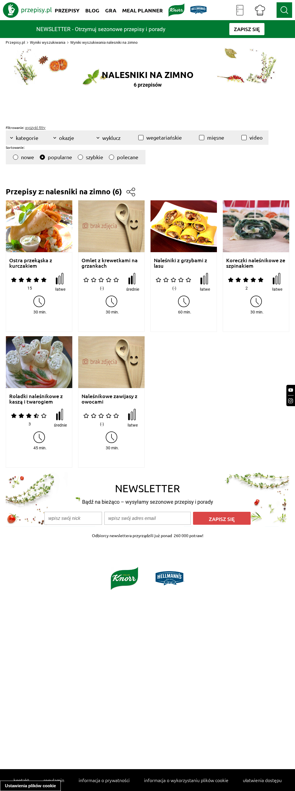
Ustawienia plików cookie (30, 785)
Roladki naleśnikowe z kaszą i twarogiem (36, 398)
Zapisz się (222, 519)
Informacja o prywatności (104, 780)
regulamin (54, 780)
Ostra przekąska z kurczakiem (30, 263)
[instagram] (291, 401)
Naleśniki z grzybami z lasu (180, 263)
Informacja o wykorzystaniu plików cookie (186, 780)
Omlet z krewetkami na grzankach (110, 263)
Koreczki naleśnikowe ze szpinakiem (255, 263)
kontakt (21, 780)
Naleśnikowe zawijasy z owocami (109, 398)
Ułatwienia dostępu (262, 780)
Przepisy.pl (15, 42)
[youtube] (291, 390)
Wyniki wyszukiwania (47, 42)
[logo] (27, 10)
